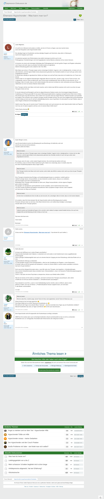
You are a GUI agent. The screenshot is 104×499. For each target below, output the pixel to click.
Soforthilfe (45, 8)
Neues (20, 8)
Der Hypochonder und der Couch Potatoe (23, 442)
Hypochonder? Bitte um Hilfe (18, 434)
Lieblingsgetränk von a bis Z (19, 460)
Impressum (36, 486)
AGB (57, 486)
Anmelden (80, 8)
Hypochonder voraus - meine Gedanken (22, 438)
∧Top (100, 497)
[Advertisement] (43, 32)
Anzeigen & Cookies (50, 486)
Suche (26, 8)
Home (6, 8)
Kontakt (31, 486)
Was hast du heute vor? (17, 456)
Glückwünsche (14, 472)
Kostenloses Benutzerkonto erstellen (49, 370)
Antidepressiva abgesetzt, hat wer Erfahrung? (25, 468)
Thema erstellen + (35, 8)
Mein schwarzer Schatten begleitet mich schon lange (28, 464)
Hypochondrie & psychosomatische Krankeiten (25, 479)
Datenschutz (42, 486)
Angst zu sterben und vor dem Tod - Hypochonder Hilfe (28, 430)
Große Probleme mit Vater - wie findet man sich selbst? (28, 446)
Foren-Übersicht (8, 479)
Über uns (26, 486)
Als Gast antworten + (9, 19)
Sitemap (61, 486)
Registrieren (72, 8)
